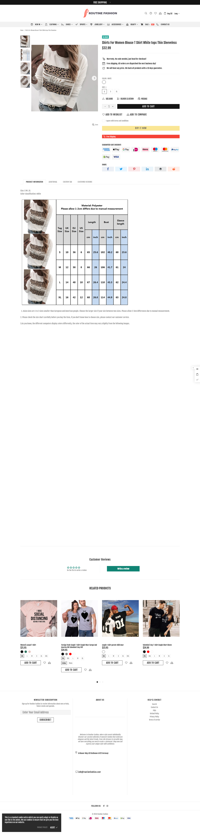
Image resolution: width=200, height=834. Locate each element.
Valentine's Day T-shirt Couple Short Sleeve (157, 645)
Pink (29, 651)
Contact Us (154, 707)
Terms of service (154, 720)
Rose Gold (33, 651)
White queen (115, 651)
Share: (104, 165)
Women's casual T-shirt (28, 645)
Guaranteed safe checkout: (111, 145)
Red (70, 654)
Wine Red (37, 651)
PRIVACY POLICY (42, 827)
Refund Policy (154, 713)
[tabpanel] (38, 633)
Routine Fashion (100, 13)
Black (22, 651)
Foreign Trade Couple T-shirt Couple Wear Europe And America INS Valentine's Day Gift (79, 646)
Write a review (123, 568)
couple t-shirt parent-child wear (113, 645)
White (104, 82)
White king (111, 651)
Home (21, 30)
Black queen (107, 651)
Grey (66, 654)
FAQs (154, 710)
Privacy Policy (154, 717)
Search (154, 704)
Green (25, 651)
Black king (103, 651)
